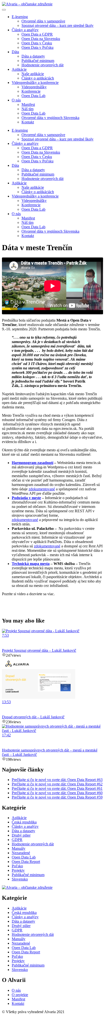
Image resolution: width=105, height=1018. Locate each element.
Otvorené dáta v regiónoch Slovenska (50, 118)
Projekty (18, 870)
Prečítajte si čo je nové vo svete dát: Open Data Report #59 (57, 797)
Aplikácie (19, 69)
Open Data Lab (33, 96)
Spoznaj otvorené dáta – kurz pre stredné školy (57, 25)
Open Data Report (26, 862)
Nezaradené (21, 853)
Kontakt (27, 122)
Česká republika (24, 822)
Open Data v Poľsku (37, 47)
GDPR (17, 840)
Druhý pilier (21, 835)
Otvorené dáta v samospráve (43, 21)
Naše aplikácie (32, 74)
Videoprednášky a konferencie (35, 82)
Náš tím (27, 109)
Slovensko (20, 879)
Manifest (28, 104)
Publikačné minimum (37, 61)
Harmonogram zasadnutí (32, 463)
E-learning (20, 17)
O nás (16, 100)
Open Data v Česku (36, 43)
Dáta (15, 52)
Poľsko (17, 866)
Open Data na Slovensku (40, 39)
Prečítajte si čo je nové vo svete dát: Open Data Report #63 (57, 780)
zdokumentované (25, 520)
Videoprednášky (34, 87)
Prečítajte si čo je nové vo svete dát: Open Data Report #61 (57, 788)
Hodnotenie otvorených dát (42, 65)
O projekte (20, 995)
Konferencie (31, 91)
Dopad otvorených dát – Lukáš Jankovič (33, 717)
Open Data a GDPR (37, 34)
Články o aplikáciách (37, 78)
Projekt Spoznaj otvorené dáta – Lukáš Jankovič (39, 650)
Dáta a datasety (33, 56)
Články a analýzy (25, 30)
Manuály (18, 848)
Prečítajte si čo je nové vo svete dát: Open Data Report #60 (57, 793)
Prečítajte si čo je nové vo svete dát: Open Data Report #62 (57, 784)
